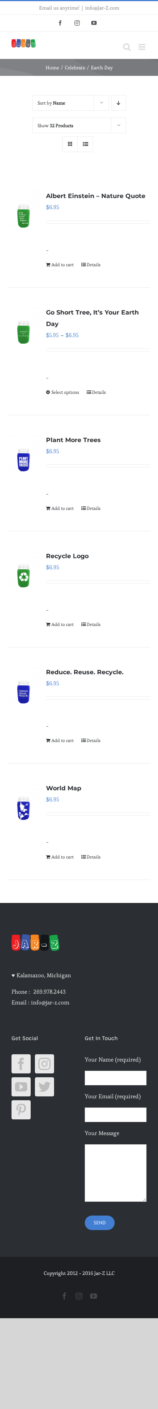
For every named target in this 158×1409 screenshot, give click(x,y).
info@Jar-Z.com (102, 8)
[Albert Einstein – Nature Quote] (24, 209)
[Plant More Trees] (24, 453)
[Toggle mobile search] (127, 47)
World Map (63, 788)
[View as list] (85, 144)
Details (93, 264)
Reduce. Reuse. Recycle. (84, 672)
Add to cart (62, 264)
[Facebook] (21, 1063)
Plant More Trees (73, 440)
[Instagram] (44, 1063)
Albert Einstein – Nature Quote (95, 196)
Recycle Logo (67, 556)
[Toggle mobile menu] (142, 47)
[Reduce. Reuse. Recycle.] (24, 685)
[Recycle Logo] (24, 569)
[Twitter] (44, 1086)
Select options (65, 392)
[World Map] (24, 801)
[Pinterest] (21, 1109)
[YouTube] (21, 1086)
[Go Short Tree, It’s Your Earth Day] (24, 325)
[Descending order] (118, 103)
